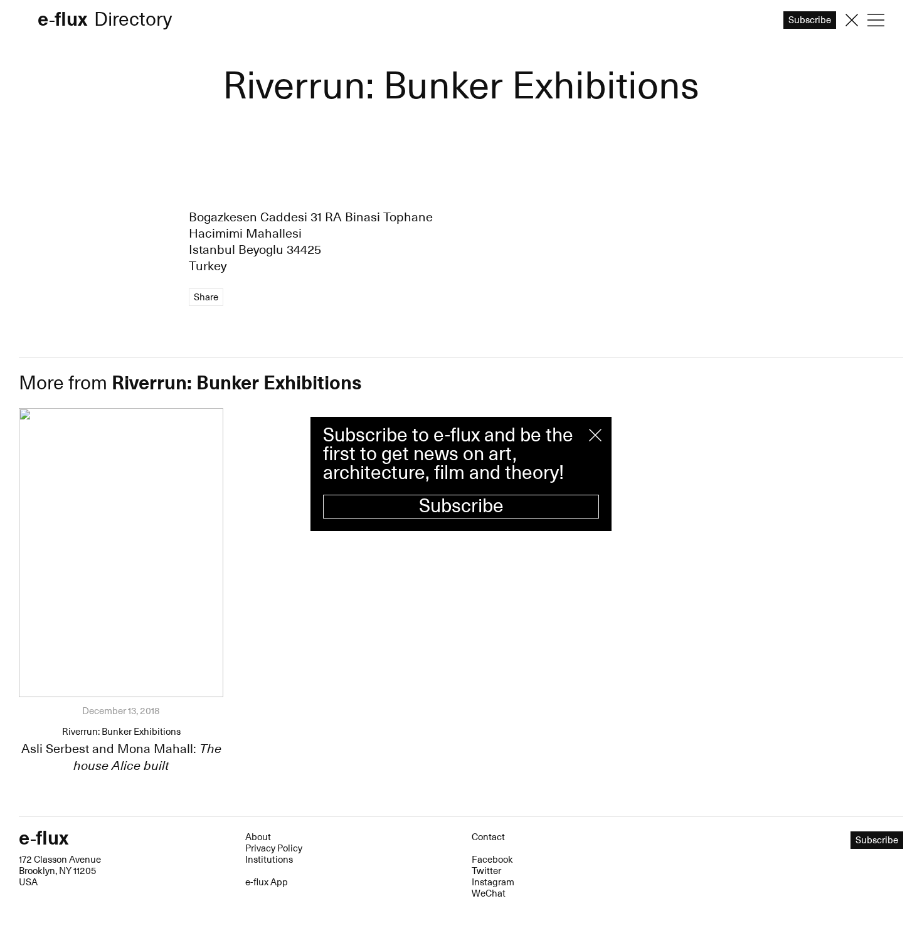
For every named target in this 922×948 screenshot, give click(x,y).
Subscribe (461, 506)
